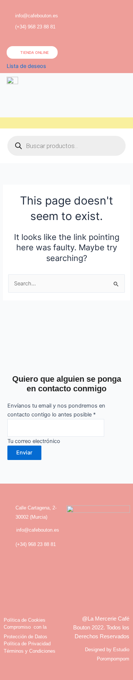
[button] (120, 18)
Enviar (24, 452)
